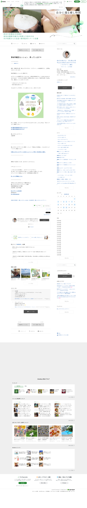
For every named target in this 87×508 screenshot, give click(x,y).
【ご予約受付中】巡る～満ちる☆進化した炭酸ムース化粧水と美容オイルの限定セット (66, 104)
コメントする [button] (38, 206)
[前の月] (62, 194)
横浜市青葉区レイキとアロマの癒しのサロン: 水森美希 (24, 298)
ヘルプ (73, 491)
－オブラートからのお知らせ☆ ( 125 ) (64, 145)
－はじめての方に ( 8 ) (61, 135)
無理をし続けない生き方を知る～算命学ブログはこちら (66, 117)
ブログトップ (15, 43)
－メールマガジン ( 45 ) (62, 149)
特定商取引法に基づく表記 (65, 491)
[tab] (18, 386)
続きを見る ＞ (73, 76)
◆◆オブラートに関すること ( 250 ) (64, 162)
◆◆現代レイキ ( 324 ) (61, 155)
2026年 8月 (66, 194)
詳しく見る (43, 482)
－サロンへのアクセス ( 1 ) (62, 139)
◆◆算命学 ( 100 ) (60, 157)
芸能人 (26, 386)
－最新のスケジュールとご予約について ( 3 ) (66, 141)
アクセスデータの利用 (55, 491)
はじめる (22, 482)
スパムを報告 (36, 491)
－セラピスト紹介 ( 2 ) (61, 137)
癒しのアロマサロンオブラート (63, 308)
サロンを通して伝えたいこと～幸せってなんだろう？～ (38, 50)
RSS (59, 333)
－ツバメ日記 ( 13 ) (61, 177)
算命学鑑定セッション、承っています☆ (26, 57)
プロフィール (63, 66)
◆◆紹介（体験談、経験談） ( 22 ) (64, 179)
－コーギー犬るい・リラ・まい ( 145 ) (64, 175)
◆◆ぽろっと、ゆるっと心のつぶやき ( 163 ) (66, 170)
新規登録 (77, 1)
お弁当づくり (57, 402)
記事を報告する (48, 214)
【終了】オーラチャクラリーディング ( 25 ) (66, 181)
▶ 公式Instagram (15, 194)
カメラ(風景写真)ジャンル (18, 386)
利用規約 (48, 491)
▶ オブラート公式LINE (16, 191)
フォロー (44, 220)
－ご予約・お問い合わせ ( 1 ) (63, 153)
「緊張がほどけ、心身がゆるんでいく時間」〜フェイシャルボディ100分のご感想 (66, 111)
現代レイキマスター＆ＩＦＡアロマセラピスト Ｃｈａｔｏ (25, 306)
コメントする (31, 311)
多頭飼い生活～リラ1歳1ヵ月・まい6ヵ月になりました (66, 96)
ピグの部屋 (70, 66)
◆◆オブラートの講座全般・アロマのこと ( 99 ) (66, 160)
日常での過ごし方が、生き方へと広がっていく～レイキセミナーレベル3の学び (66, 108)
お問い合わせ (42, 491)
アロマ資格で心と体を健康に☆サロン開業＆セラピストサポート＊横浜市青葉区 (66, 293)
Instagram (32, 226)
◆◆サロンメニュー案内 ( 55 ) (63, 151)
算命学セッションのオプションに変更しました (24, 50)
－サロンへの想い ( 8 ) (61, 143)
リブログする (46, 205)
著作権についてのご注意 (63, 334)
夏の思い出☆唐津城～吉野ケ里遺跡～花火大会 (66, 98)
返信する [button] (48, 298)
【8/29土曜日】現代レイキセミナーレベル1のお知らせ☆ (66, 124)
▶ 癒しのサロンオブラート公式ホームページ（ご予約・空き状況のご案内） (28, 152)
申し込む (64, 482)
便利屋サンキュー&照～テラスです (64, 283)
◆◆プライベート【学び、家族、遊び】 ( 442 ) (66, 172)
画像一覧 (34, 43)
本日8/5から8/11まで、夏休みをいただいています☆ (66, 114)
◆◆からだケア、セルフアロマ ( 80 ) (64, 168)
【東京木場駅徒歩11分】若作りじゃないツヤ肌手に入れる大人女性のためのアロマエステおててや (66, 297)
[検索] (74, 44)
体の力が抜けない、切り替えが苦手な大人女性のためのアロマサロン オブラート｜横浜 (66, 62)
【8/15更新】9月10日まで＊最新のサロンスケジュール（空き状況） (66, 101)
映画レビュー (36, 402)
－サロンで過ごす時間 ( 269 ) (63, 147)
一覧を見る (66, 127)
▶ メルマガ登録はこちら (16, 176)
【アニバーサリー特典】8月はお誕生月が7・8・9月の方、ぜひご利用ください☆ (66, 120)
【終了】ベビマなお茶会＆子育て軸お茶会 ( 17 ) (66, 184)
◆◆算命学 (16, 63)
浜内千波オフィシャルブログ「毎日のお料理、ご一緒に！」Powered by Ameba (66, 286)
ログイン (83, 1)
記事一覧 (25, 43)
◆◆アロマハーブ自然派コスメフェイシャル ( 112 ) (66, 165)
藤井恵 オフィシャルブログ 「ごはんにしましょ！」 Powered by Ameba (66, 290)
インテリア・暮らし (17, 402)
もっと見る (31, 262)
